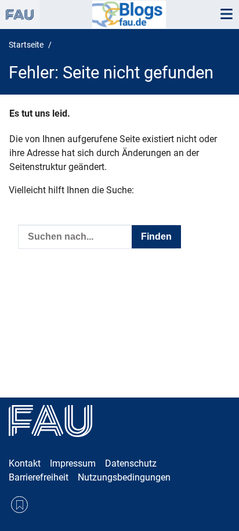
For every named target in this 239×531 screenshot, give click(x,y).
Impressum (73, 463)
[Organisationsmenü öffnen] (19, 14)
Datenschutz (131, 463)
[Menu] (226, 14)
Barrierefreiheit (38, 477)
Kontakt (25, 463)
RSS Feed (19, 504)
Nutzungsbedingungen (124, 477)
